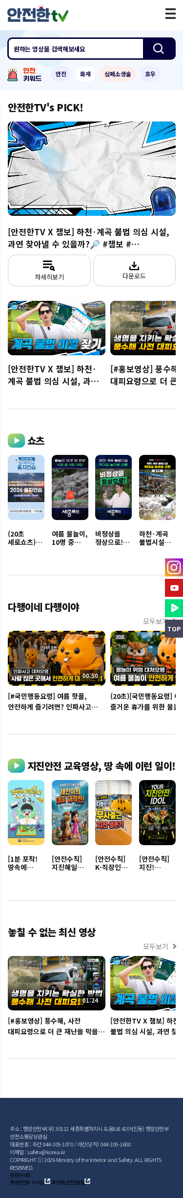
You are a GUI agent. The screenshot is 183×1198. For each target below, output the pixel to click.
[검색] (158, 48)
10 (46, 168)
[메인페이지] (37, 13)
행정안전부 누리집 (27, 1182)
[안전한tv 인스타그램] (174, 567)
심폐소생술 (117, 73)
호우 (150, 73)
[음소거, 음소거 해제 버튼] (61, 199)
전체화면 (164, 200)
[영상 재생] (92, 168)
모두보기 (155, 621)
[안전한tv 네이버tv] (174, 608)
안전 (61, 73)
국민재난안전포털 (67, 1182)
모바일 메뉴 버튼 (170, 13)
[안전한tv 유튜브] (174, 588)
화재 (85, 73)
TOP (174, 629)
